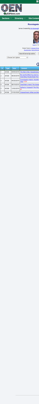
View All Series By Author (27, 54)
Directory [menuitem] (19, 18)
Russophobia (27, 50)
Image (34, 45)
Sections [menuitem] (5, 18)
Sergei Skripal (35, 50)
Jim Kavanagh (34, 28)
